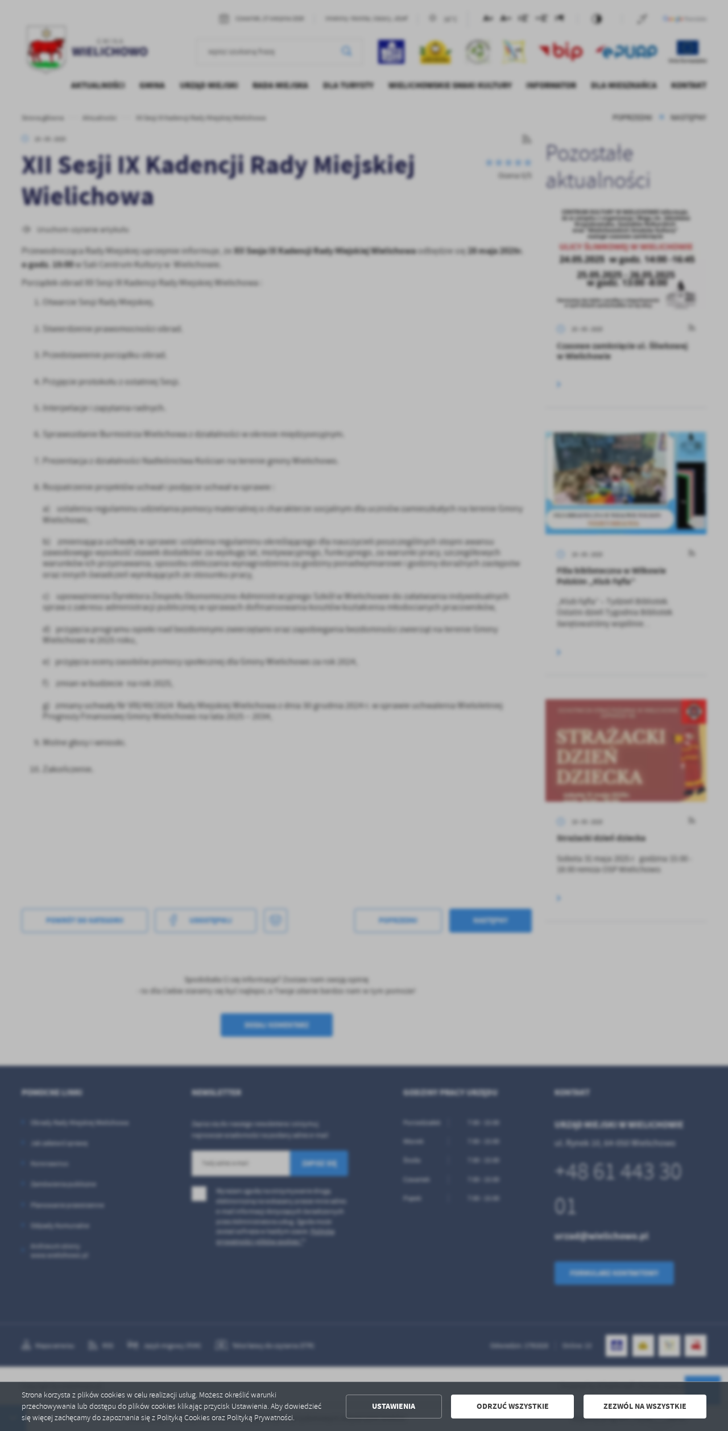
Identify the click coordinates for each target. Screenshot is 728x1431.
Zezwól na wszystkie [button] (644, 1406)
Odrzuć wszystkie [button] (513, 1406)
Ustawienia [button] (393, 1406)
